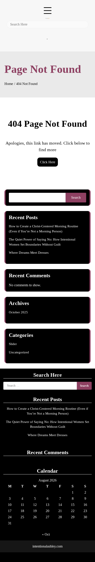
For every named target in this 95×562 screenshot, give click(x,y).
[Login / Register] (47, 31)
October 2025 (18, 312)
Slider (13, 344)
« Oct (46, 534)
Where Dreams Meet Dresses (29, 252)
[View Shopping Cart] (47, 43)
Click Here (47, 162)
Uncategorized (19, 352)
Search (76, 197)
